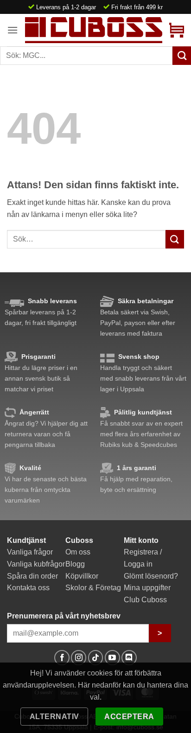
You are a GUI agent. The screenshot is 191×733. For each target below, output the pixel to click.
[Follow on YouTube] (112, 657)
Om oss (77, 552)
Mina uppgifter (147, 588)
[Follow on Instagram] (78, 657)
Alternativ (54, 716)
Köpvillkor (81, 576)
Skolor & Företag (93, 588)
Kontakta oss (28, 588)
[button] (12, 30)
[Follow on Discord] (129, 657)
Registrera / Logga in (143, 558)
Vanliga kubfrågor (36, 564)
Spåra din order (32, 576)
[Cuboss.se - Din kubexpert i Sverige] (93, 30)
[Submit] (175, 239)
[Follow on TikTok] (95, 657)
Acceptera (129, 716)
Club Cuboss (145, 600)
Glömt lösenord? (151, 576)
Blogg (75, 564)
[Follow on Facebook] (62, 657)
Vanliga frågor (30, 552)
